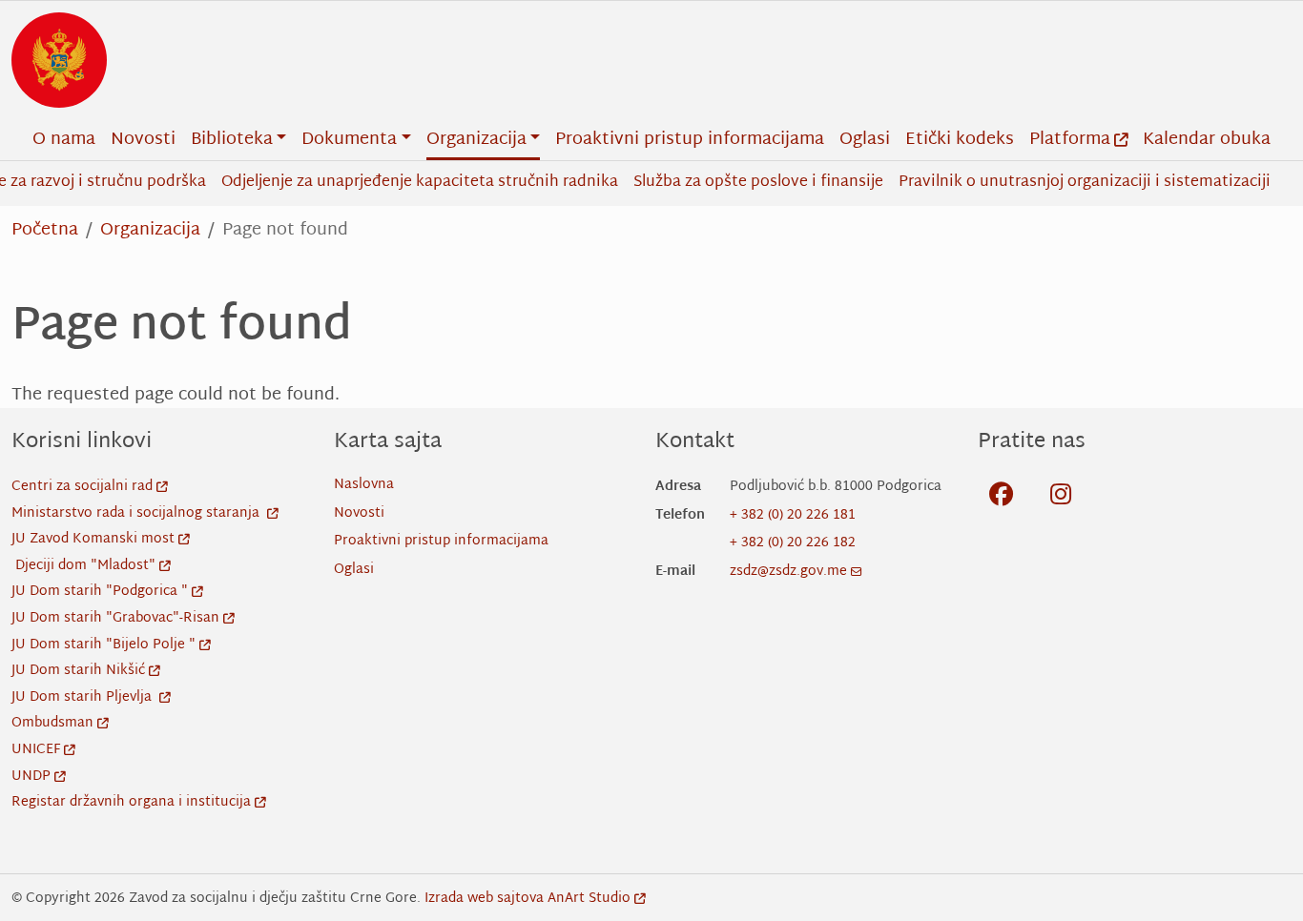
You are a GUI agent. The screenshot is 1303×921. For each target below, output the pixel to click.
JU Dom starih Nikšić (78, 671)
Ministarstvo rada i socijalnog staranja (137, 513)
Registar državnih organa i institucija (131, 802)
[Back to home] (59, 60)
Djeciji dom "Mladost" (85, 566)
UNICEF (35, 750)
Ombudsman (52, 723)
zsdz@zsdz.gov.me (788, 571)
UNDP (31, 776)
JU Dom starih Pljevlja (83, 697)
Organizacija (150, 230)
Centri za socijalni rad (82, 487)
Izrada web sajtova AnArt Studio (527, 898)
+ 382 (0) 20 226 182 (793, 543)
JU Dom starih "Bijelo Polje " (103, 645)
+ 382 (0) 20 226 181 (793, 515)
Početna (44, 230)
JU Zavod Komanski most (93, 539)
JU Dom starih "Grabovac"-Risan (115, 618)
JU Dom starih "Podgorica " (99, 591)
